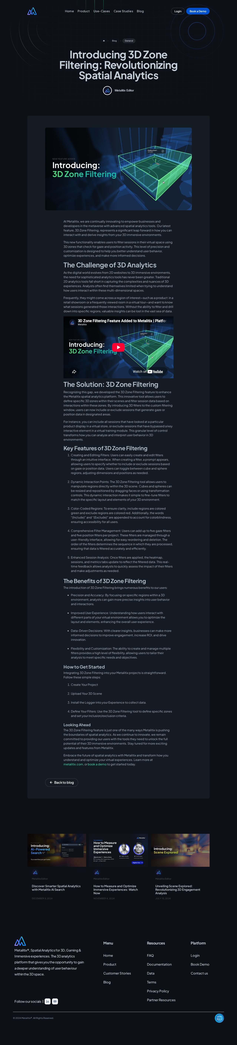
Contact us (199, 973)
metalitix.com (73, 764)
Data (150, 973)
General (129, 40)
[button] (102, 11)
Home (69, 11)
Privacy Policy (158, 991)
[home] (36, 11)
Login (195, 955)
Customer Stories (117, 973)
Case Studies (123, 11)
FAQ (150, 955)
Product (84, 11)
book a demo (97, 764)
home (104, 41)
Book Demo (200, 964)
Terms (151, 982)
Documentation (159, 964)
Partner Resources (161, 1000)
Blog (140, 11)
